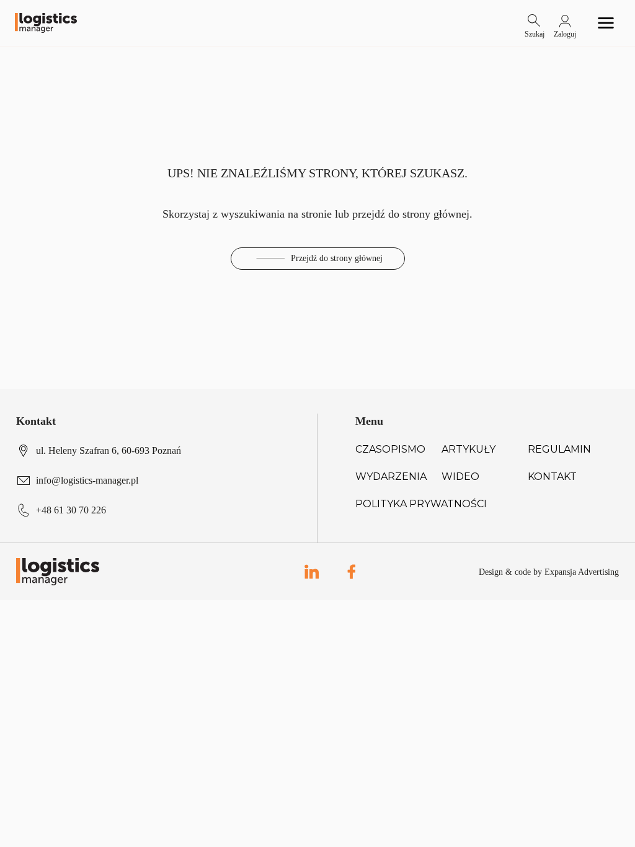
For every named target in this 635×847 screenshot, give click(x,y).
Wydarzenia (391, 476)
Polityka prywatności (421, 504)
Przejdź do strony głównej (337, 258)
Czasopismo (390, 449)
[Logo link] (46, 23)
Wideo (460, 476)
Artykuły (468, 449)
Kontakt (552, 476)
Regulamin (559, 449)
